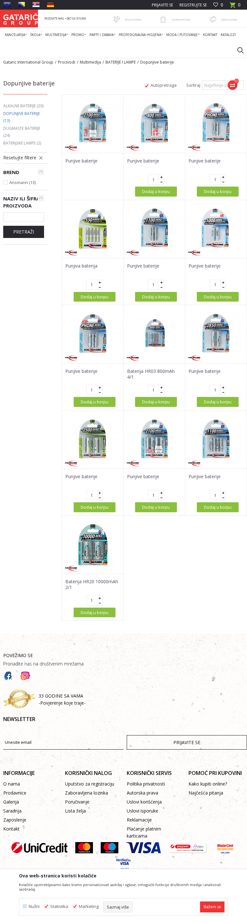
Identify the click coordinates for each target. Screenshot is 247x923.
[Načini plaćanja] (213, 19)
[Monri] (188, 847)
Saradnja (12, 811)
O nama (11, 784)
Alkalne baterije (23, 106)
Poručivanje (77, 802)
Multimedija (90, 62)
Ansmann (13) (22, 182)
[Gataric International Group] (20, 18)
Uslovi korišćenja (144, 802)
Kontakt (11, 829)
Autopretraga (164, 85)
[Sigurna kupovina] (163, 19)
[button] (237, 50)
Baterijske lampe (22, 143)
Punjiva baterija (81, 266)
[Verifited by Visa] (123, 864)
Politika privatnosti (146, 784)
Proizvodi (66, 62)
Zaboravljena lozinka (86, 793)
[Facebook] (8, 676)
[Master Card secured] (225, 847)
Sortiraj (193, 85)
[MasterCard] (84, 847)
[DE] (50, 4)
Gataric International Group (28, 62)
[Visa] (143, 847)
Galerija (11, 802)
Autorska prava (142, 793)
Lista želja (75, 811)
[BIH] (21, 4)
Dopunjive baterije (21, 117)
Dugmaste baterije (21, 132)
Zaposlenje (14, 820)
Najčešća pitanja (205, 793)
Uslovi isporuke (142, 811)
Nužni (34, 906)
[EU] (7, 4)
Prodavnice (14, 793)
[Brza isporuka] (117, 19)
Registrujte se (193, 5)
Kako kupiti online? (207, 784)
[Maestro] (109, 847)
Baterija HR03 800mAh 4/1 (151, 374)
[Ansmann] (72, 148)
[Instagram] (25, 676)
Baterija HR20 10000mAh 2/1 (91, 584)
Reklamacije (139, 820)
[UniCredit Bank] (39, 847)
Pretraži (23, 232)
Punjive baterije (81, 161)
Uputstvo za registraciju (89, 784)
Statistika (59, 906)
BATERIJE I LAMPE (120, 62)
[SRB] (36, 4)
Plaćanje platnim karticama (144, 832)
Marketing (89, 906)
